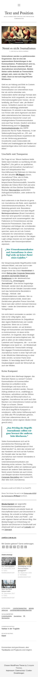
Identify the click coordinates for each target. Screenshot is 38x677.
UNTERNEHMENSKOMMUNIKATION (21, 610)
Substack (8, 530)
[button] (3, 547)
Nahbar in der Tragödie (11, 629)
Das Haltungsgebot (8, 566)
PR (24, 616)
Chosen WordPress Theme (14, 665)
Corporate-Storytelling (10, 477)
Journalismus (17, 616)
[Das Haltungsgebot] (9, 561)
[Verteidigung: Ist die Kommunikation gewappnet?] (25, 561)
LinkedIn (27, 527)
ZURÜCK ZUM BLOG (9, 538)
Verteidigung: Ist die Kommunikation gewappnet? (24, 568)
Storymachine (14, 190)
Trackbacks (6, 650)
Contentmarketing (7, 616)
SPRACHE (5, 610)
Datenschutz (20, 670)
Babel (4, 636)
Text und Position (19, 13)
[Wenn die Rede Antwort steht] (9, 584)
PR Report (20, 175)
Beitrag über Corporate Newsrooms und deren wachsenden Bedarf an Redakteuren (18, 275)
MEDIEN (31, 608)
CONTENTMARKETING (20, 608)
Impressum (10, 670)
